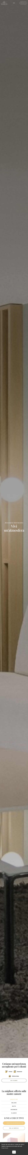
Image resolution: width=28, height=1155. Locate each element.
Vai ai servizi (14, 1128)
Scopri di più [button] (4, 1148)
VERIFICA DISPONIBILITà (15, 1123)
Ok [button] (14, 1152)
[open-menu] (14, 3)
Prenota (23, 3)
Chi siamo (13, 1080)
